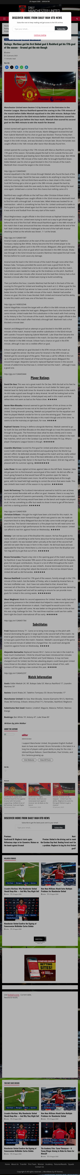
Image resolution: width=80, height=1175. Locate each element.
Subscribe (61, 29)
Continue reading (40, 35)
